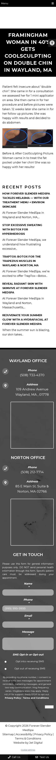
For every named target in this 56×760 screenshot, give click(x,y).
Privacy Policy (13, 698)
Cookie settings (28, 749)
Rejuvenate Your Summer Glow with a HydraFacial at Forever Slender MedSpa (25, 319)
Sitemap (8, 734)
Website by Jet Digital (28, 742)
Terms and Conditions (36, 698)
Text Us (44, 757)
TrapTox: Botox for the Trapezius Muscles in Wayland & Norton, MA (21, 261)
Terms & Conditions (28, 738)
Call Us (15, 757)
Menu (4, 3)
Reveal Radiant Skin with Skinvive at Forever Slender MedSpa (24, 288)
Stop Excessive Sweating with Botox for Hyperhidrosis (22, 229)
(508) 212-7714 (32, 472)
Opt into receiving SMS (30, 661)
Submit (49, 707)
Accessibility (24, 734)
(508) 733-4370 (32, 375)
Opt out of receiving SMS (29, 668)
